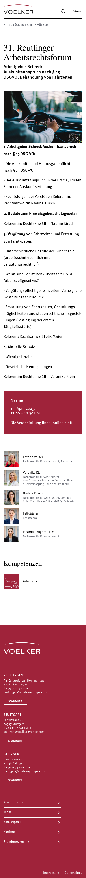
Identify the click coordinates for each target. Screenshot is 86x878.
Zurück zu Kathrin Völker (28, 25)
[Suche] (63, 11)
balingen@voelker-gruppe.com (24, 771)
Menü (77, 12)
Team (7, 812)
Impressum (51, 873)
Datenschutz (73, 873)
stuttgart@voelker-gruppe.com (24, 732)
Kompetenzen (13, 802)
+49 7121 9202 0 (17, 688)
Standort (15, 701)
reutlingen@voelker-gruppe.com (25, 692)
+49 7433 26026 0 (18, 767)
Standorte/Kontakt (17, 842)
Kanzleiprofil (12, 822)
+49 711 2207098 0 (18, 728)
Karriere (9, 832)
